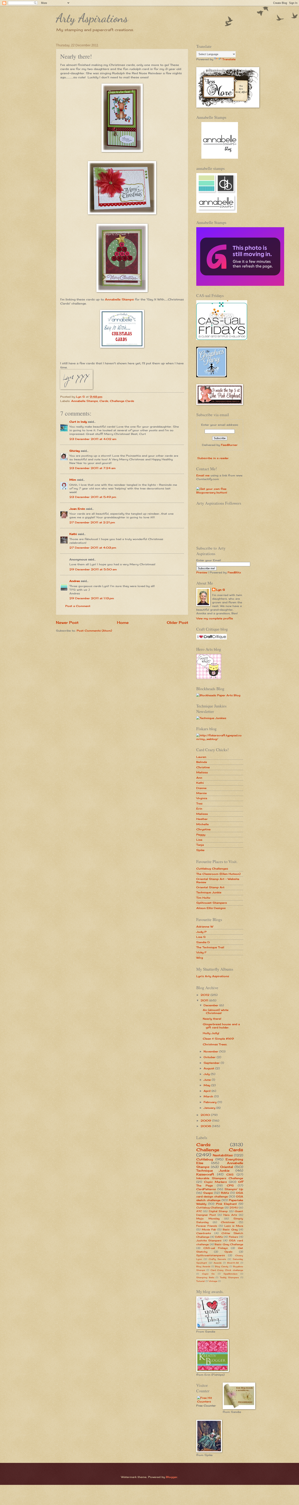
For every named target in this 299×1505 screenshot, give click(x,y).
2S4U (233, 1207)
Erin (199, 808)
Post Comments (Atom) (94, 630)
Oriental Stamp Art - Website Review (217, 880)
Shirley (74, 450)
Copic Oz (208, 1274)
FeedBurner (229, 444)
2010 (206, 1114)
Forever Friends (206, 1226)
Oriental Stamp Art (210, 887)
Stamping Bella (205, 1277)
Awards (218, 1263)
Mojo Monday (208, 1218)
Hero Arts (230, 1215)
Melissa (202, 772)
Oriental (226, 1167)
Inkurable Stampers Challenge (219, 1178)
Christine (203, 767)
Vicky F (201, 952)
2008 (206, 1126)
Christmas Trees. (215, 1044)
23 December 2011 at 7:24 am (92, 468)
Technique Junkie (208, 892)
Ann (199, 777)
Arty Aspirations (92, 18)
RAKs (225, 1192)
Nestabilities (223, 1155)
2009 (206, 1120)
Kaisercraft (205, 1174)
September (212, 1062)
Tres (199, 803)
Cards (103, 401)
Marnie (201, 793)
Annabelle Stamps (119, 299)
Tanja (200, 844)
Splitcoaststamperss (210, 1255)
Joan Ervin (77, 508)
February (210, 1102)
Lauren (201, 757)
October (210, 1057)
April (208, 1090)
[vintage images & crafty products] (211, 376)
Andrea (74, 581)
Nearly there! (212, 1018)
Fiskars (233, 1236)
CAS (230, 1174)
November (211, 1051)
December (211, 1005)
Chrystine (203, 829)
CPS (230, 1185)
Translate (229, 59)
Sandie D (203, 942)
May (207, 1085)
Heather (202, 819)
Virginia (201, 798)
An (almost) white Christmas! (215, 1011)
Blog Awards (203, 1266)
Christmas (228, 1222)
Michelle (202, 824)
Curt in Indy (78, 421)
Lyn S (220, 589)
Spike (200, 850)
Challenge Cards (122, 401)
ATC (199, 1211)
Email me (203, 475)
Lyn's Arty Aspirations (212, 976)
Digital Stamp (218, 1211)
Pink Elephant (226, 1203)
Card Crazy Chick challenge (227, 1270)
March (209, 1096)
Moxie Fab (209, 1229)
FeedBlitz (234, 572)
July (207, 1074)
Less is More (233, 1226)
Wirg (199, 957)
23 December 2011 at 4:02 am (92, 439)
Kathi (73, 534)
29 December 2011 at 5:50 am (93, 569)
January (210, 1107)
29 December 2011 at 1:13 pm (91, 598)
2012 (206, 994)
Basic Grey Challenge (229, 1244)
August (209, 1068)
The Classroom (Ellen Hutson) (218, 873)
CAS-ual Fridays (215, 1248)
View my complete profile (214, 618)
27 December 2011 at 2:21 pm (92, 522)
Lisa (199, 839)
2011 (205, 1000)
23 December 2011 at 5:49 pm (92, 497)
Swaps (208, 1192)
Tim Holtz (203, 897)
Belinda (201, 762)
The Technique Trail (210, 947)
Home (123, 622)
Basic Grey (230, 1229)
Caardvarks (203, 1233)
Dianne (201, 788)
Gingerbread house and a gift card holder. (221, 1026)
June (208, 1079)
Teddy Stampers (229, 1277)
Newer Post (67, 622)
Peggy (200, 834)
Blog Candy (221, 1266)
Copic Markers (215, 1181)
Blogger (171, 1477)
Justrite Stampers (209, 1240)
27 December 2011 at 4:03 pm (92, 547)
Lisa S (201, 937)
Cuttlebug (204, 1159)
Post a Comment (77, 606)
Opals (228, 1251)
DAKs (219, 1236)
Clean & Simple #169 (218, 1038)
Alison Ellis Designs (211, 908)
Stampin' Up (234, 1189)
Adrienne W (204, 926)
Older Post (177, 622)
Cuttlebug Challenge (210, 1207)
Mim (72, 479)
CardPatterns (206, 1189)
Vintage (213, 1281)
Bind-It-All (233, 1263)
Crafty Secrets (217, 1259)
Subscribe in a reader (213, 458)
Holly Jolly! (211, 1033)
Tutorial (200, 1281)
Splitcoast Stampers (211, 902)
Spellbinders (230, 1274)
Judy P (201, 931)
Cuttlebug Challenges (212, 868)
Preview (201, 572)
